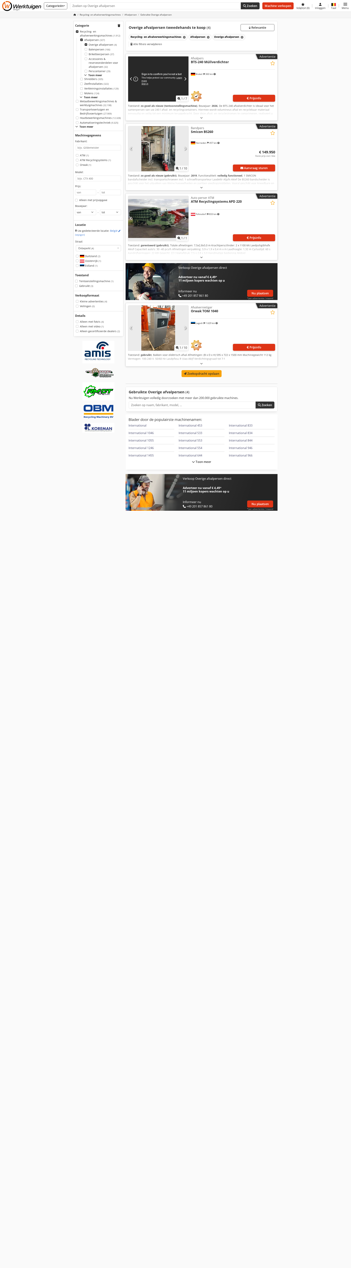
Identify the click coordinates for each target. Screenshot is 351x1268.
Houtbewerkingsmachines (100, 118)
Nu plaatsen (260, 293)
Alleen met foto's (92, 321)
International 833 (240, 425)
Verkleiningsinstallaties (101, 88)
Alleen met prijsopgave (93, 200)
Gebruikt (86, 286)
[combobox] (98, 248)
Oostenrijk (92, 261)
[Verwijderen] (184, 37)
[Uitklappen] (201, 118)
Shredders (93, 79)
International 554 (190, 448)
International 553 (190, 440)
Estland (91, 265)
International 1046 (141, 433)
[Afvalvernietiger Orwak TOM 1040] (158, 328)
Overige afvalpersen (103, 44)
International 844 (240, 440)
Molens (91, 93)
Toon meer (203, 462)
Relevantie (258, 28)
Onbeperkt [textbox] (86, 248)
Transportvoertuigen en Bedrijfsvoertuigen (96, 111)
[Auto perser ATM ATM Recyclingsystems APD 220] (158, 218)
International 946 (240, 448)
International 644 (190, 455)
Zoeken (251, 6)
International (137, 425)
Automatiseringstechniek (99, 122)
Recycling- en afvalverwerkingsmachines (100, 33)
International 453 (190, 425)
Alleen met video (92, 326)
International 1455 (141, 455)
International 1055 (141, 440)
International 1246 (141, 448)
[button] (345, 5)
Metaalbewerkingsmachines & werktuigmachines (98, 103)
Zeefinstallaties (96, 83)
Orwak (85, 165)
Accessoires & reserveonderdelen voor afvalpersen (103, 62)
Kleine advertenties (93, 301)
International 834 (240, 433)
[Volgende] (185, 79)
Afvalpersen (94, 40)
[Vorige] (131, 79)
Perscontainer (99, 71)
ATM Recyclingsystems (95, 160)
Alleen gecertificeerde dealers (100, 331)
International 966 (240, 455)
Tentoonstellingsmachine (96, 281)
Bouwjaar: (81, 206)
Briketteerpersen (101, 54)
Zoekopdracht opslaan (202, 374)
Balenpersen (99, 49)
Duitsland (92, 256)
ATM (84, 155)
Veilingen (87, 306)
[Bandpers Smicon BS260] (158, 148)
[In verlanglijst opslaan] (272, 63)
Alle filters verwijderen (147, 44)
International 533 (190, 433)
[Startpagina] (74, 14)
